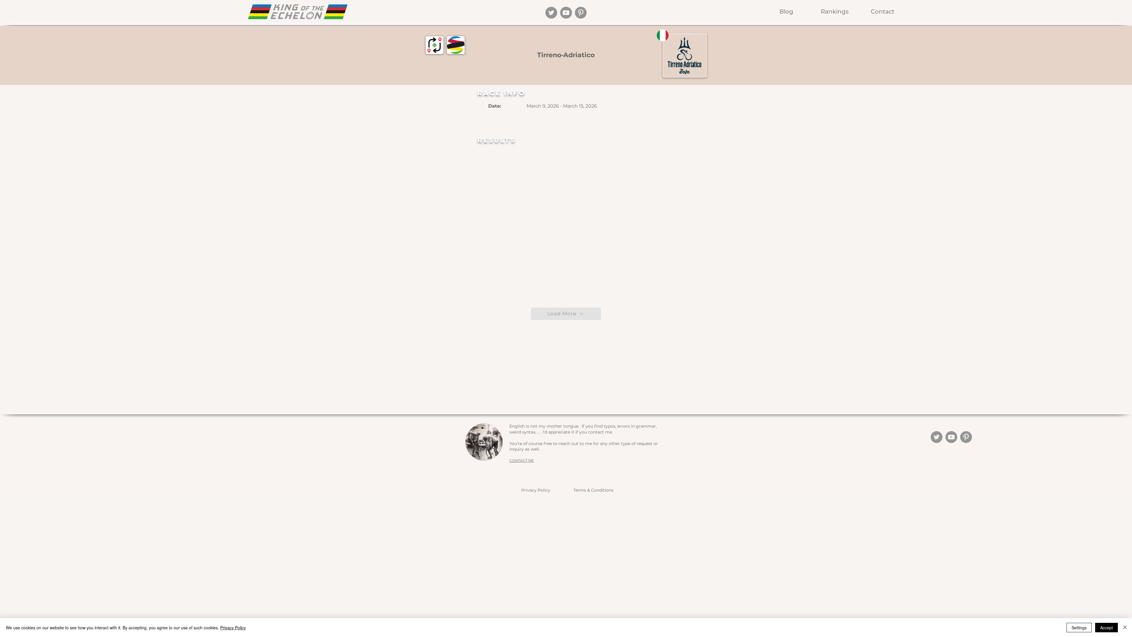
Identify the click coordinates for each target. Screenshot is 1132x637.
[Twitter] (551, 13)
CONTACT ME (521, 460)
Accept (1106, 628)
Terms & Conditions (593, 490)
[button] (834, 11)
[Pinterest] (581, 13)
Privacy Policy (535, 490)
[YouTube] (566, 13)
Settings (1079, 628)
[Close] (1124, 627)
